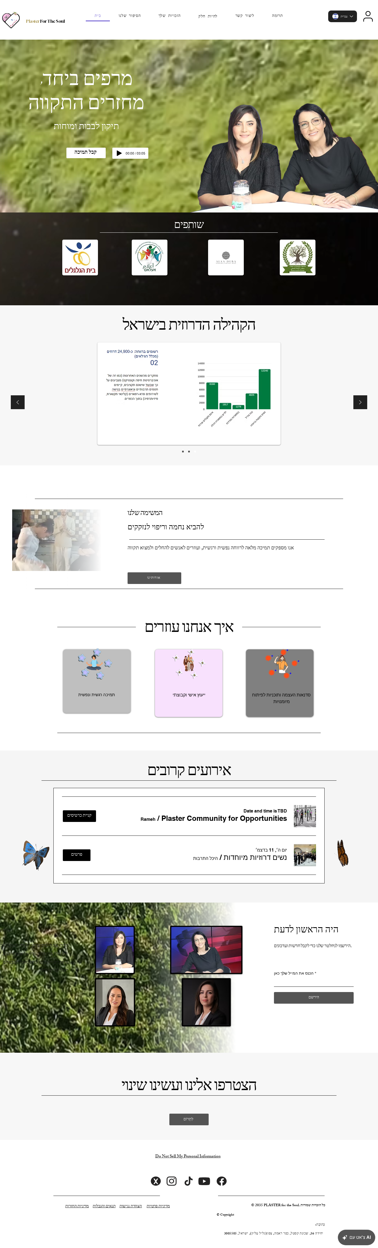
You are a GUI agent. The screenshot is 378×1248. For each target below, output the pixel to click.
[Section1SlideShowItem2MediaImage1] (189, 451)
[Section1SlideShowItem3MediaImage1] (195, 451)
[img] (115, 950)
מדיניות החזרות (77, 1205)
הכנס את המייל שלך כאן (294, 973)
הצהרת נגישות (131, 1205)
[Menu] (368, 16)
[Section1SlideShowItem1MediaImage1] (183, 451)
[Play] (119, 153)
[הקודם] (18, 402)
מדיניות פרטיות (158, 1205)
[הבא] (360, 402)
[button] (208, 16)
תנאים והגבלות (104, 1205)
